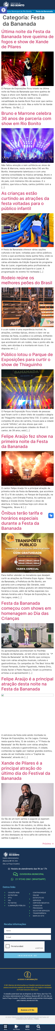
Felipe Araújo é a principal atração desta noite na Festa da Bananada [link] (27, 684)
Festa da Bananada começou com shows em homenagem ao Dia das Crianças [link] (26, 611)
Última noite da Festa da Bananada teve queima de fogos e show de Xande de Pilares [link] (27, 39)
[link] (3, 10)
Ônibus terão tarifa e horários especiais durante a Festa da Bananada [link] (22, 520)
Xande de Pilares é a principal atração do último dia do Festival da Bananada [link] (25, 770)
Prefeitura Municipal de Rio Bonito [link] (17, 11)
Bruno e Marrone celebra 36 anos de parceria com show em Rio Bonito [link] (26, 118)
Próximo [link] (48, 843)
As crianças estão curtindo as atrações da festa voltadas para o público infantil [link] (25, 201)
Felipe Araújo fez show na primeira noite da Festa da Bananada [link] (27, 441)
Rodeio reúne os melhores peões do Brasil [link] (26, 280)
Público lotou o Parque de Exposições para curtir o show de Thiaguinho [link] (27, 359)
